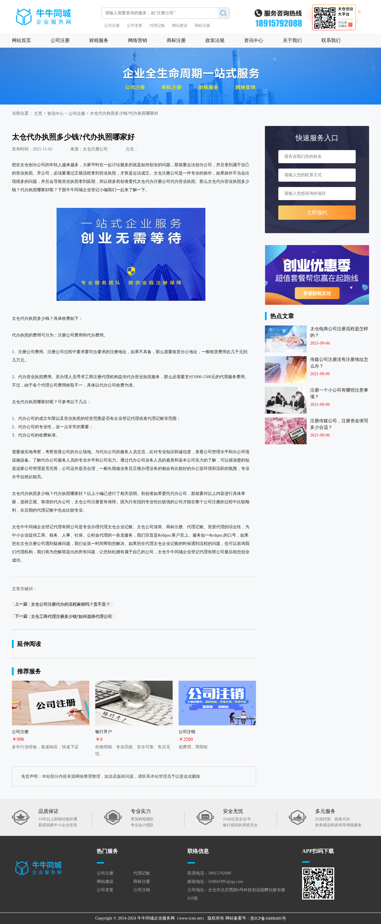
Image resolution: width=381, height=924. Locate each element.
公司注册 (112, 25)
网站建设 (180, 25)
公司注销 (141, 890)
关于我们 (292, 40)
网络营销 (137, 40)
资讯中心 (253, 40)
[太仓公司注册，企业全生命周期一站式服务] (190, 76)
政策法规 (214, 40)
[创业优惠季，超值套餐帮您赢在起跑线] (317, 275)
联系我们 (331, 40)
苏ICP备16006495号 (268, 918)
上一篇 (62, 604)
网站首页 (21, 40)
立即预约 (317, 213)
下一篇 (63, 616)
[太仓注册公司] (55, 14)
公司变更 (134, 25)
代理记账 (157, 25)
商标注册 (202, 25)
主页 (38, 113)
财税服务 (98, 40)
